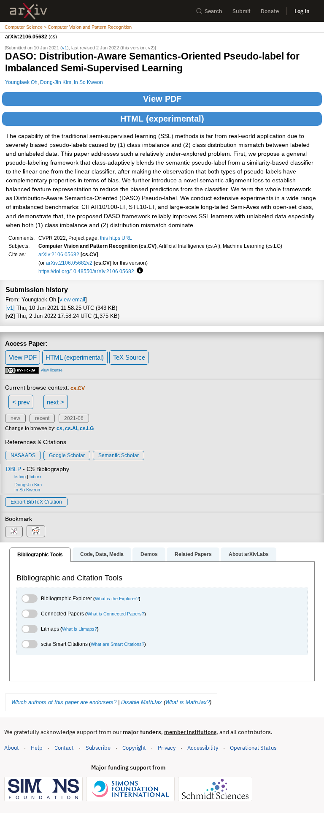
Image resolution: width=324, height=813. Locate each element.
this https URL (116, 238)
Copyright (134, 747)
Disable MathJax (141, 702)
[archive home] (28, 11)
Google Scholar (67, 455)
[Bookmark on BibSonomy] (14, 531)
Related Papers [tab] (193, 554)
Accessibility (202, 747)
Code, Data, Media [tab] (102, 554)
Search (213, 11)
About (11, 747)
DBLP (13, 469)
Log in (302, 11)
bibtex (36, 476)
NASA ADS (23, 455)
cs (59, 428)
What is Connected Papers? (115, 613)
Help (37, 747)
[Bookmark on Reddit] (36, 531)
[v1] (10, 308)
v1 (64, 47)
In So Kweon (88, 82)
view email (72, 299)
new (15, 418)
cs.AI (71, 428)
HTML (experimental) (162, 118)
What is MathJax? (187, 702)
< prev (21, 402)
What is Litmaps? (79, 628)
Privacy (167, 747)
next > (55, 402)
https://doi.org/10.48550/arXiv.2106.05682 (86, 271)
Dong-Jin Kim (55, 82)
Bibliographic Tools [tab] (40, 555)
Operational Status (253, 747)
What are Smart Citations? (117, 644)
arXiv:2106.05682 (58, 254)
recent (42, 418)
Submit (241, 11)
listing (20, 476)
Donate (270, 11)
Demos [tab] (149, 554)
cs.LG (87, 428)
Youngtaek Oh (21, 82)
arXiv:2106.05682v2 (69, 263)
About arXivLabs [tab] (249, 554)
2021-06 (74, 418)
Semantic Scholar (118, 455)
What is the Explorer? (117, 598)
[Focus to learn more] (138, 271)
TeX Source (129, 357)
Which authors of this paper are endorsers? (63, 702)
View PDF (162, 98)
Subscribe (98, 747)
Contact (64, 747)
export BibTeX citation (36, 502)
